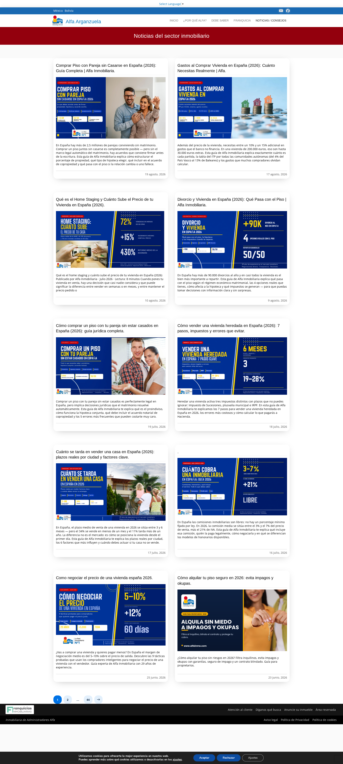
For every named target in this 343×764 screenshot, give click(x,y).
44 (88, 700)
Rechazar (229, 758)
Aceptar (204, 758)
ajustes (177, 759)
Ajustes (253, 758)
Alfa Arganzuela (83, 21)
